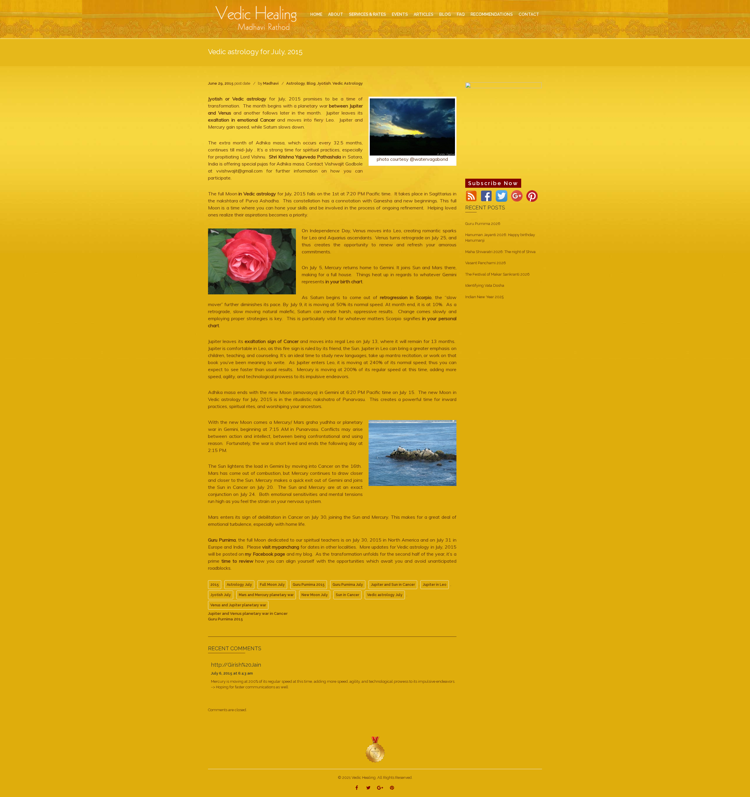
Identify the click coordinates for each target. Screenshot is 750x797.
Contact (529, 14)
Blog (311, 83)
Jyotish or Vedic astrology (237, 99)
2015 (214, 585)
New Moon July (314, 595)
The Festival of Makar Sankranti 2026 (497, 274)
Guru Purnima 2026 (482, 223)
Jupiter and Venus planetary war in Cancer (248, 613)
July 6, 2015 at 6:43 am (232, 673)
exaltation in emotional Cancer (241, 120)
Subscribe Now (493, 183)
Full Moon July (272, 585)
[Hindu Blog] (375, 749)
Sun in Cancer (347, 595)
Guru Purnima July (348, 585)
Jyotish (324, 83)
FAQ (461, 14)
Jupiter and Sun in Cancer (393, 585)
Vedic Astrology (348, 83)
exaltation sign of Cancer (272, 341)
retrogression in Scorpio (406, 297)
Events (400, 14)
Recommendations (492, 14)
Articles (423, 14)
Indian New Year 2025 (484, 297)
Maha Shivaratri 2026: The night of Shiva (500, 252)
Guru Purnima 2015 (309, 585)
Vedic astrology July (385, 595)
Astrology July (239, 585)
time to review (237, 561)
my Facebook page (264, 554)
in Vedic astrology (257, 194)
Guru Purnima (222, 540)
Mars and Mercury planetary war (266, 595)
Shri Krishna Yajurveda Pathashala (305, 157)
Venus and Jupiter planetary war (238, 605)
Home (316, 14)
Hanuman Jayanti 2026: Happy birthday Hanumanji (500, 238)
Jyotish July (220, 595)
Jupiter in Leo (434, 585)
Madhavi (271, 83)
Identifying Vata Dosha (484, 285)
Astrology (295, 83)
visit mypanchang (280, 547)
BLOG (445, 14)
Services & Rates (367, 14)
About (335, 14)
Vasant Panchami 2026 (485, 263)
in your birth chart (343, 281)
